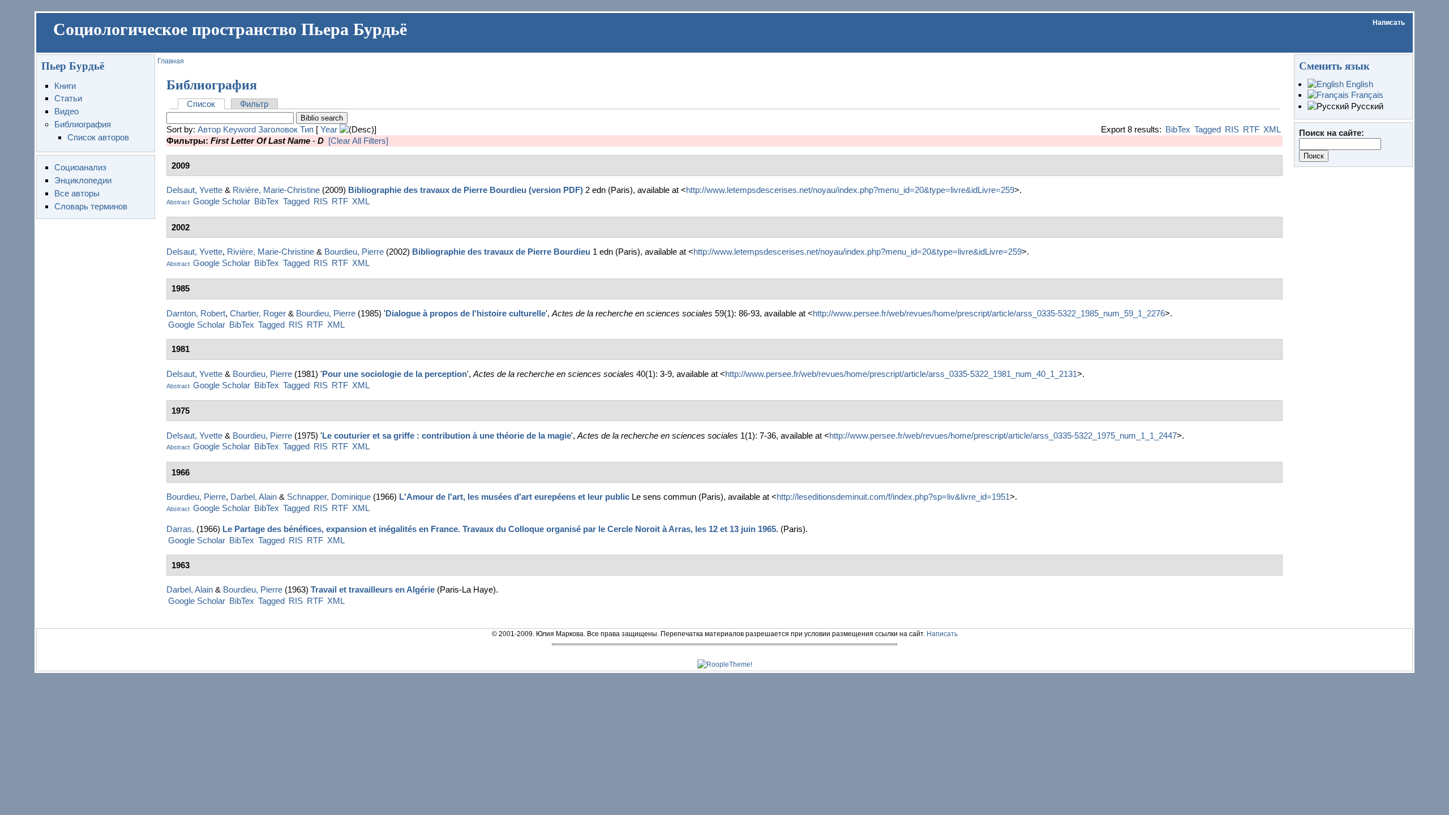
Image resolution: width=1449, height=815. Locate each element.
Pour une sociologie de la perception (394, 374)
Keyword (239, 129)
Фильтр (254, 104)
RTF (1251, 129)
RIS (1232, 129)
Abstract (178, 202)
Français (1366, 95)
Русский (1366, 106)
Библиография (82, 124)
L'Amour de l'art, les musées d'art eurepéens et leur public (514, 496)
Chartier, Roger (258, 313)
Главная (170, 61)
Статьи (68, 98)
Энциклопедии (83, 180)
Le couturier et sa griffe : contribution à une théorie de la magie (446, 435)
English (1358, 84)
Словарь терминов (90, 206)
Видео (66, 111)
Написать (1389, 23)
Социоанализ (80, 167)
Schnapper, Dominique (329, 496)
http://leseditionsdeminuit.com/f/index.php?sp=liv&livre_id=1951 (893, 496)
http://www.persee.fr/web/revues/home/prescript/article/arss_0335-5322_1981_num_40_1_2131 (901, 374)
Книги (65, 86)
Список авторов (98, 137)
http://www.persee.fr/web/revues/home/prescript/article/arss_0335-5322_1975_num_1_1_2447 (1003, 435)
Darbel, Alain (253, 496)
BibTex (1177, 129)
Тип (307, 129)
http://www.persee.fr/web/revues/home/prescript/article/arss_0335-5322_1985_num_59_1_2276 (989, 313)
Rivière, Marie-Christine (276, 190)
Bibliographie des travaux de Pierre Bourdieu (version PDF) (465, 190)
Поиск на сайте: (1331, 133)
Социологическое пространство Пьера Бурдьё (230, 29)
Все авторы (77, 193)
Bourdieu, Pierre (354, 251)
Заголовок (278, 129)
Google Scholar (221, 201)
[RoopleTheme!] (724, 664)
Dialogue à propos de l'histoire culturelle (465, 313)
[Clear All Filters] (358, 140)
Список (201, 104)
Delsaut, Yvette (194, 190)
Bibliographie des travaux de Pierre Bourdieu (501, 251)
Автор (209, 129)
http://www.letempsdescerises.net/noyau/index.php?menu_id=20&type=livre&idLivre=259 (850, 190)
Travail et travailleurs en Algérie (373, 589)
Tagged (1207, 129)
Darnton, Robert (195, 313)
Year (328, 129)
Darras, (180, 529)
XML (1272, 129)
